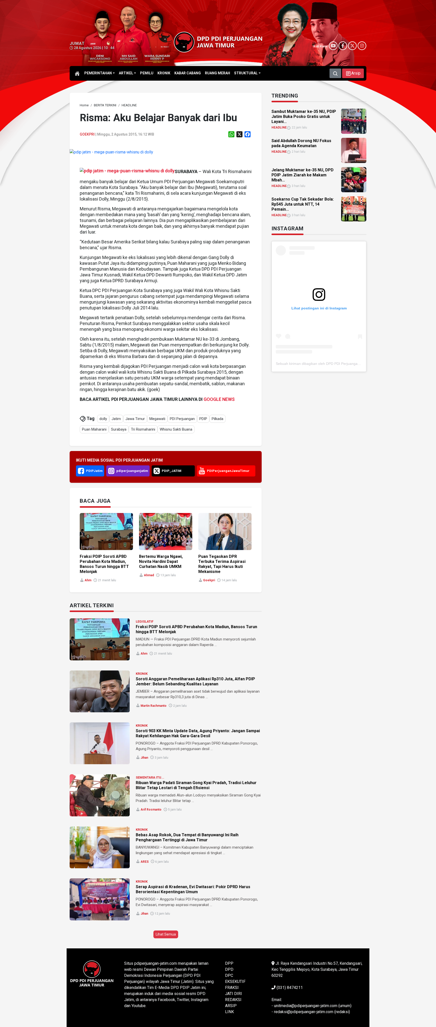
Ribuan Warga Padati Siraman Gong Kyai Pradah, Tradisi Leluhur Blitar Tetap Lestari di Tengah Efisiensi (196, 785)
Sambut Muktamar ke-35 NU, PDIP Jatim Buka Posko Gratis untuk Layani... (303, 116)
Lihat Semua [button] (166, 934)
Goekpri (87, 134)
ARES (145, 861)
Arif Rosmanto (151, 809)
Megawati (157, 418)
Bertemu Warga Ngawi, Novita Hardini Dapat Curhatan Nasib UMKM (161, 561)
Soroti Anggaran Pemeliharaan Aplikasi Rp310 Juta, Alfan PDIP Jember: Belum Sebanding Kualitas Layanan (195, 681)
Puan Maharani (94, 429)
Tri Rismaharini (143, 429)
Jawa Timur (135, 418)
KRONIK (142, 674)
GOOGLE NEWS (219, 399)
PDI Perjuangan (182, 418)
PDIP (203, 418)
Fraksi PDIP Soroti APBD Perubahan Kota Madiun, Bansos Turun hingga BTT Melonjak (104, 564)
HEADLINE (279, 127)
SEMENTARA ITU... (150, 777)
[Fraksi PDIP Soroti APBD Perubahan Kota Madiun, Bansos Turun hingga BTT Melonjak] (100, 639)
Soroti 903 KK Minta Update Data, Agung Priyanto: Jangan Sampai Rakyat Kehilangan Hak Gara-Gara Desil (198, 733)
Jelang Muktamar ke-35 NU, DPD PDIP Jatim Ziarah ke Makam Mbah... (302, 175)
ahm (88, 580)
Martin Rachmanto (154, 706)
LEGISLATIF (144, 621)
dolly (103, 418)
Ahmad (149, 575)
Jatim (116, 418)
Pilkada (217, 418)
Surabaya (118, 429)
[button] (353, 73)
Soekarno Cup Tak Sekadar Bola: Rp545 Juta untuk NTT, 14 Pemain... (302, 204)
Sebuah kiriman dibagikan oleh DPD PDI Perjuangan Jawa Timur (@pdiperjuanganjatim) (346, 364)
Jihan (144, 757)
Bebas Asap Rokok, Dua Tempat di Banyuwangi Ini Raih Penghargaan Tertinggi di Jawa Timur (187, 837)
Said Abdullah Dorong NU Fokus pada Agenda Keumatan (301, 143)
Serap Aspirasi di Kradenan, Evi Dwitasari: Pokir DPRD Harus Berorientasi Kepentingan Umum (193, 889)
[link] (111, 152)
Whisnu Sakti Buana (176, 429)
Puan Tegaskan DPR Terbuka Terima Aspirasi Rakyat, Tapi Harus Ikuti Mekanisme (222, 564)
